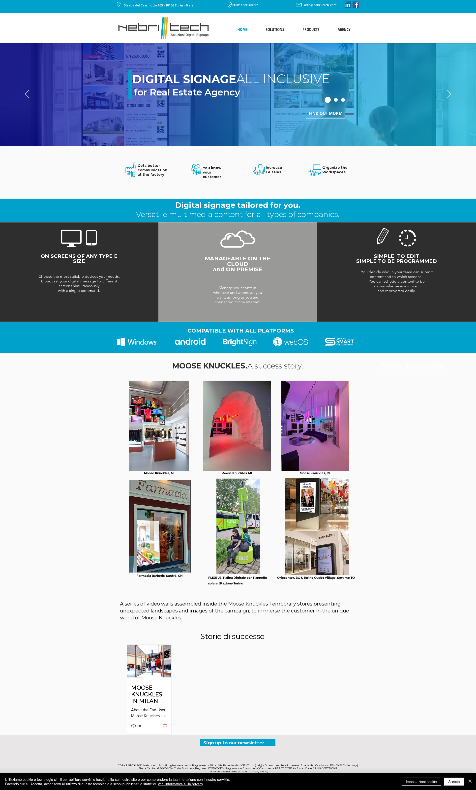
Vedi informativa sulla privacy (180, 783)
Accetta (454, 781)
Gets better (149, 165)
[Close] (470, 781)
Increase (274, 167)
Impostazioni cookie (421, 781)
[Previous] (27, 94)
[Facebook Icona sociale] (356, 4)
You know (212, 168)
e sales (274, 172)
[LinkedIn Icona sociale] (348, 4)
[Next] (449, 94)
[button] (275, 29)
